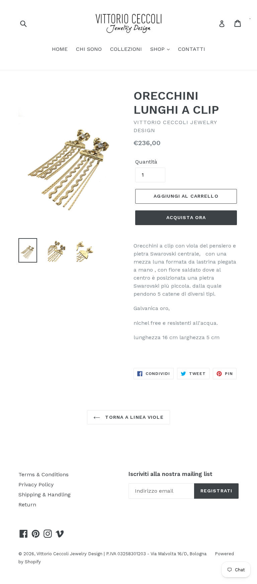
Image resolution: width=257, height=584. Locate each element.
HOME (60, 49)
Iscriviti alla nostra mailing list (170, 474)
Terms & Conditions (43, 474)
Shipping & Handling (44, 494)
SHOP (158, 49)
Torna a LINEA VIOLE (133, 417)
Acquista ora (186, 217)
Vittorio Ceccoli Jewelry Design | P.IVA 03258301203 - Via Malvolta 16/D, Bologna (121, 553)
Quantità (146, 162)
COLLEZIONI (126, 49)
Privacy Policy (36, 484)
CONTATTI (191, 49)
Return (27, 504)
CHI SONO (89, 49)
